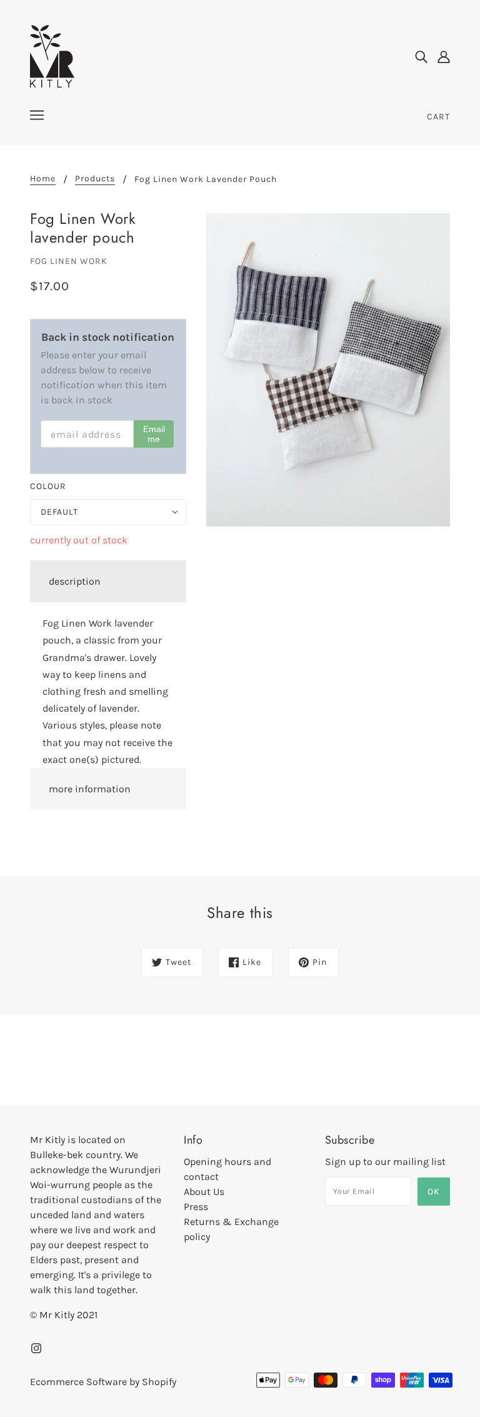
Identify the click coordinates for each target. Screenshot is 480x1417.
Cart (438, 116)
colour (48, 486)
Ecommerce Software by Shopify (103, 1382)
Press (196, 1207)
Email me (154, 434)
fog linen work (69, 261)
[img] (421, 56)
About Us (204, 1192)
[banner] (52, 55)
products (95, 179)
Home (43, 179)
